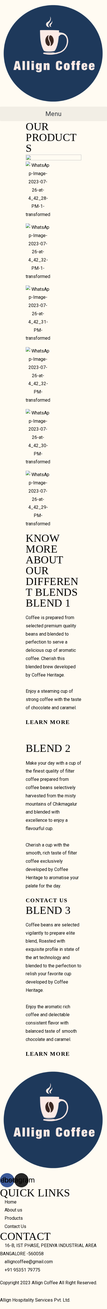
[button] (53, 114)
